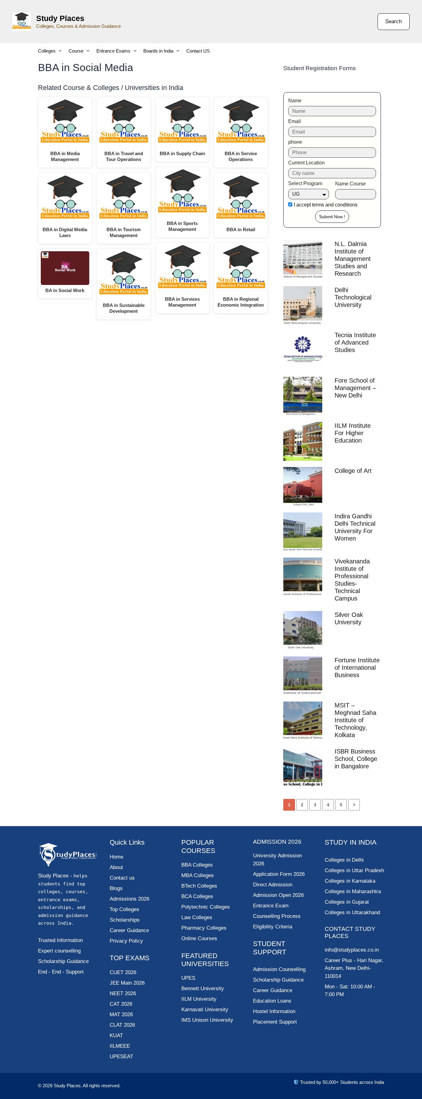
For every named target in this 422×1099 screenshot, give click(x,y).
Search (393, 21)
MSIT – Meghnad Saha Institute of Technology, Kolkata (355, 720)
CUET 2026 (123, 972)
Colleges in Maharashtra (353, 891)
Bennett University (202, 988)
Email (294, 121)
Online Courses (199, 938)
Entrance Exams (113, 50)
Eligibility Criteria (272, 927)
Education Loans (272, 1001)
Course (76, 50)
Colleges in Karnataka (350, 881)
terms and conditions (334, 204)
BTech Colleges (199, 886)
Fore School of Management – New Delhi (355, 388)
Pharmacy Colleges (203, 928)
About (116, 867)
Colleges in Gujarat (347, 902)
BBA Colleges (197, 865)
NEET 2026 (123, 993)
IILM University (199, 999)
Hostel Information (274, 1011)
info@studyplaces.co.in (352, 950)
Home (116, 857)
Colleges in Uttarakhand (352, 912)
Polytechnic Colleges (205, 907)
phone (295, 142)
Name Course (350, 183)
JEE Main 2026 (127, 983)
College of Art (353, 470)
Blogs (116, 888)
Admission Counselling (279, 969)
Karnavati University (204, 1009)
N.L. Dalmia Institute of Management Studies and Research (353, 258)
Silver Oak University (349, 618)
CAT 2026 (121, 1004)
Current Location (306, 162)
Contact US (198, 50)
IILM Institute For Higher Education (353, 433)
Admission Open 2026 (278, 895)
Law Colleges (196, 917)
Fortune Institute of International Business (357, 667)
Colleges (47, 50)
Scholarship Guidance (278, 980)
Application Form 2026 (279, 874)
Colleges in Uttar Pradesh (354, 870)
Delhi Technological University (353, 297)
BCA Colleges (197, 896)
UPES (188, 978)
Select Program (305, 183)
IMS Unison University (207, 1020)
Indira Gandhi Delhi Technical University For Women (355, 527)
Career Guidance (272, 990)
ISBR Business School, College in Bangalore (356, 759)
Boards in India (158, 50)
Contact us (122, 878)
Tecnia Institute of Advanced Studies (355, 342)
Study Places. (68, 1085)
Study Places (60, 18)
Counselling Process (277, 916)
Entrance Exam (271, 906)
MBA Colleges (197, 875)
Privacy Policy (126, 941)
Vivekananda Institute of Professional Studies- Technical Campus (352, 580)
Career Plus (338, 960)
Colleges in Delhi (344, 860)
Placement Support (275, 1022)
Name (295, 100)
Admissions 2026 (129, 899)
